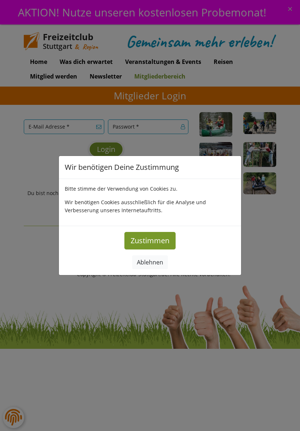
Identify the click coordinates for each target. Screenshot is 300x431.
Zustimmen (150, 240)
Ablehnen (150, 262)
